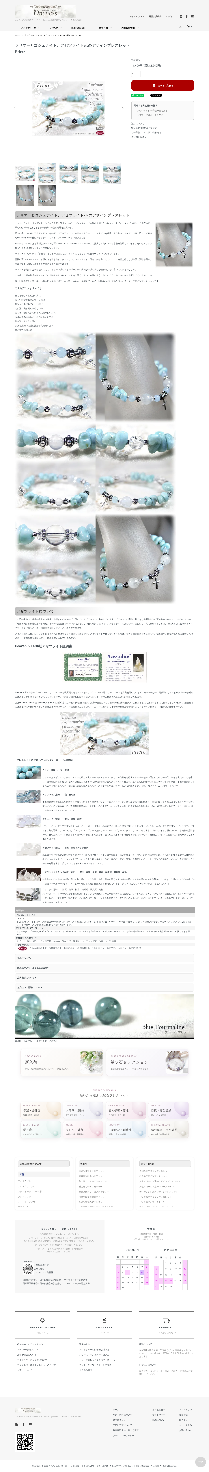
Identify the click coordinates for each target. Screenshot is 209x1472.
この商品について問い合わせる (146, 132)
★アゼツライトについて (91, 863)
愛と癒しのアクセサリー (90, 1186)
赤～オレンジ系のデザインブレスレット (158, 1191)
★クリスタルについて (59, 902)
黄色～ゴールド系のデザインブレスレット (159, 1181)
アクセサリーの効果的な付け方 (94, 1349)
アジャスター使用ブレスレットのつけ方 (36, 1364)
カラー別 (103, 27)
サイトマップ (158, 1414)
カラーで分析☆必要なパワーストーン (97, 1359)
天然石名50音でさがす (30, 1163)
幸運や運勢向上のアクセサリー (94, 1170)
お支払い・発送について (29, 987)
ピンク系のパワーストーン (152, 1201)
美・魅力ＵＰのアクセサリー (93, 1181)
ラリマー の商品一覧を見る (150, 114)
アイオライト (24, 1181)
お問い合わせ (185, 1430)
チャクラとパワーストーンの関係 (95, 1364)
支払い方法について (122, 1424)
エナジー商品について (28, 1349)
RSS (154, 1419)
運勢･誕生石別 (78, 27)
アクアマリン (24, 1196)
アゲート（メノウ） (27, 1201)
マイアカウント (136, 16)
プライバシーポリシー (123, 1435)
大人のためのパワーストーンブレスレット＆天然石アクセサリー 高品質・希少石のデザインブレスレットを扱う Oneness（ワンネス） (104, 1465)
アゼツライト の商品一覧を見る (152, 110)
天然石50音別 (128, 27)
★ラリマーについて (168, 785)
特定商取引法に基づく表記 (144, 127)
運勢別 (83, 1163)
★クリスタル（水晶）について (155, 883)
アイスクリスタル (26, 1186)
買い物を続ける (138, 136)
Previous (15, 108)
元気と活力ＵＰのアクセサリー (94, 1191)
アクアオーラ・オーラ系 (30, 1191)
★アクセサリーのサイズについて (163, 921)
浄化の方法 (84, 1344)
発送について (145, 1344)
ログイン (170, 16)
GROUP (54, 27)
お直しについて (24, 1370)
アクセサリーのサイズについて (32, 1359)
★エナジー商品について (130, 947)
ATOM (161, 1419)
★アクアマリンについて (63, 810)
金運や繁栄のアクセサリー (91, 1201)
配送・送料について (122, 1414)
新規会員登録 (155, 16)
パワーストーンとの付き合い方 (94, 1354)
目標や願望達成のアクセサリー (94, 1196)
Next (122, 108)
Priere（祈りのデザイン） (71, 35)
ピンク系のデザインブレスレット (155, 1196)
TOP (200, 1462)
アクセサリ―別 (28, 27)
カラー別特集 (147, 1163)
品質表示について (26, 977)
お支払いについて (147, 1364)
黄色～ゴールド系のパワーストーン (156, 1186)
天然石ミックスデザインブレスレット (40, 35)
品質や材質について (27, 1354)
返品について (137, 123)
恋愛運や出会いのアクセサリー (94, 1176)
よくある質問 (85, 1370)
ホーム (18, 35)
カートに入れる (165, 85)
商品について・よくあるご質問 (32, 967)
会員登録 (183, 1414)
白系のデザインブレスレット (153, 1176)
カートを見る (185, 1424)
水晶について (24, 958)
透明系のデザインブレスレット (154, 1170)
